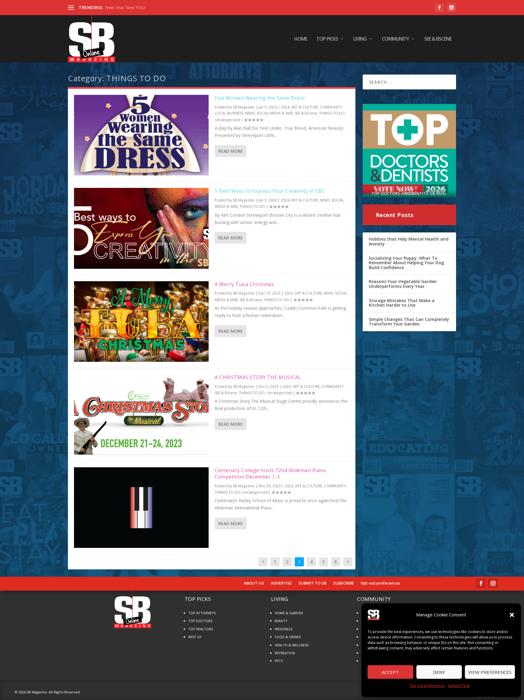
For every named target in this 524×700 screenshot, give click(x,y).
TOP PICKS (327, 39)
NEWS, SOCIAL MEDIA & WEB (269, 113)
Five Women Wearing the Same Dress (260, 98)
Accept (390, 672)
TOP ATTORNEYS (202, 613)
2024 (285, 107)
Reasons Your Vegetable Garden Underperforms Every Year (403, 283)
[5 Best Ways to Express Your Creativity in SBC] (141, 228)
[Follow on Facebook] (481, 583)
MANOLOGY (117, 7)
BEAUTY (281, 620)
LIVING (360, 39)
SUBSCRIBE (343, 583)
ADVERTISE (281, 583)
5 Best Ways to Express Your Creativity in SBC (270, 191)
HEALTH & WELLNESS (291, 645)
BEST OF (195, 637)
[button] (512, 615)
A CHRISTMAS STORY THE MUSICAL (258, 377)
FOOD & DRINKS (288, 637)
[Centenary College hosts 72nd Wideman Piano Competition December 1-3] (141, 507)
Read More (230, 151)
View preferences (490, 672)
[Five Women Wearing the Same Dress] (141, 135)
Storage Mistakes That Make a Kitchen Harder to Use (402, 303)
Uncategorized (227, 119)
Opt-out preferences (427, 685)
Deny (439, 672)
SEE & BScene (438, 39)
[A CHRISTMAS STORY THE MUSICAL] (141, 414)
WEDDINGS (283, 629)
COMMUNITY (395, 39)
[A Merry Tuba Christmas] (141, 321)
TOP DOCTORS (200, 620)
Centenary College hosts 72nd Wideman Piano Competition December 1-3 (270, 473)
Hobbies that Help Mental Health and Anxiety (408, 241)
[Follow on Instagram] (493, 583)
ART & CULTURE (304, 107)
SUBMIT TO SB (312, 583)
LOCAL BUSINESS (229, 113)
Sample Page (459, 685)
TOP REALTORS (200, 629)
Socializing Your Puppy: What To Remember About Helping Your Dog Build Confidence (406, 262)
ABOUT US (254, 583)
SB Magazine (243, 107)
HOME (300, 39)
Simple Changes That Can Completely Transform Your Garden (409, 321)
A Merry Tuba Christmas (244, 284)
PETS (279, 660)
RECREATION (285, 653)
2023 (288, 293)
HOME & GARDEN (289, 613)
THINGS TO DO (332, 113)
